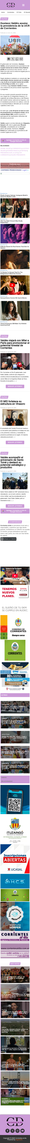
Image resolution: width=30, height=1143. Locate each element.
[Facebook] (7, 1131)
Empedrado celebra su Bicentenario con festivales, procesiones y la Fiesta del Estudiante (15, 767)
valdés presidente (18, 155)
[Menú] (23, 5)
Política (4, 19)
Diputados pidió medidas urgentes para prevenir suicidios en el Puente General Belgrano (15, 1083)
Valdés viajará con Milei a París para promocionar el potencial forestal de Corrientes (14, 1013)
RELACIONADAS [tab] (7, 781)
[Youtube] (22, 1131)
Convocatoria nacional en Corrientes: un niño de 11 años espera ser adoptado (15, 1049)
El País (19, 12)
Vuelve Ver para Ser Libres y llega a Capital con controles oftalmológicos (14, 737)
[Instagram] (17, 1131)
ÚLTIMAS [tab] (4, 695)
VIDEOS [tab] (4, 777)
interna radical (13, 150)
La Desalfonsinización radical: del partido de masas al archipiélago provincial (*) (13, 978)
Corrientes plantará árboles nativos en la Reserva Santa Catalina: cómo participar (15, 1031)
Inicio (3, 12)
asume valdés (5, 148)
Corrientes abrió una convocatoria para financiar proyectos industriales (15, 1101)
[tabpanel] (15, 736)
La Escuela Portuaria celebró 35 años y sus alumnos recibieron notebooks (15, 752)
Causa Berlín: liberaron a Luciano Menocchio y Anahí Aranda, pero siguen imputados (15, 1066)
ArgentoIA (19, 1140)
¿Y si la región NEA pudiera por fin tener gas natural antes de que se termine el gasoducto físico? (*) (16, 996)
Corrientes (10, 12)
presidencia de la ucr (9, 153)
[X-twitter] (12, 1131)
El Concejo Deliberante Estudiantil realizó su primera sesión (13, 707)
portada (23, 150)
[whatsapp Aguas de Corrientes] (15, 813)
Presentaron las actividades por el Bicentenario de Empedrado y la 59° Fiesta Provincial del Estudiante (14, 722)
